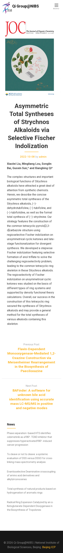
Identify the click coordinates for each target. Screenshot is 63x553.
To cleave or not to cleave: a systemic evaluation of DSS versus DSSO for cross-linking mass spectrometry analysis (30, 458)
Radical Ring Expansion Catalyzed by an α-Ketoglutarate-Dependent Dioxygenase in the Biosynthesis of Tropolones (30, 506)
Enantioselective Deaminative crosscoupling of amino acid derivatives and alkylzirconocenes (31, 475)
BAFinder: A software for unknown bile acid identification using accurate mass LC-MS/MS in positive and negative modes (31, 399)
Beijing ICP (49, 547)
